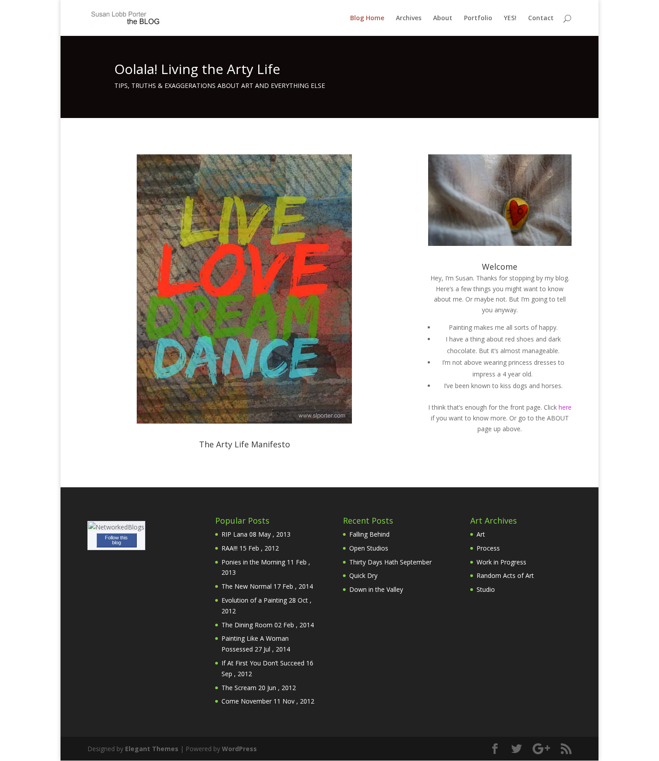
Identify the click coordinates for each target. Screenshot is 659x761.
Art (481, 534)
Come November (246, 701)
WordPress (239, 748)
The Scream (238, 687)
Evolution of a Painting (254, 600)
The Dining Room (247, 625)
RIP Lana (234, 534)
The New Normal (246, 586)
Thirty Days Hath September (390, 562)
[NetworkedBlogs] (116, 527)
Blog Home (367, 18)
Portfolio (478, 18)
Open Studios (368, 548)
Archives (408, 18)
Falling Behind (369, 534)
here (565, 407)
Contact (541, 18)
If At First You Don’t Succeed (262, 663)
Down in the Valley (376, 589)
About (442, 18)
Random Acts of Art (505, 575)
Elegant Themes (151, 748)
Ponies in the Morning (253, 562)
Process (488, 548)
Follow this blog (116, 540)
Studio (486, 589)
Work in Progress (501, 562)
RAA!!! (229, 548)
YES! (510, 18)
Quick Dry (363, 575)
